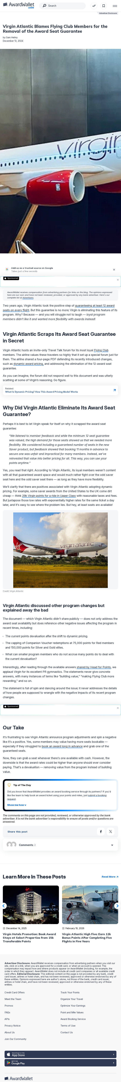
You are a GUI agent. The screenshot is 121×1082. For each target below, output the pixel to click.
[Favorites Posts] (103, 6)
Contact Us (66, 1032)
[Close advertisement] (118, 280)
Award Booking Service (73, 1019)
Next (117, 906)
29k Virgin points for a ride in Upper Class (49, 495)
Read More (109, 876)
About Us (10, 1032)
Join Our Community (15, 1038)
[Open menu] (115, 6)
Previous (3, 906)
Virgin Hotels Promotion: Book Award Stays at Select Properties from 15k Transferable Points (29, 937)
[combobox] (62, 6)
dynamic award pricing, (29, 363)
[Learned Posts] (94, 6)
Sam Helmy (12, 37)
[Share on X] (111, 832)
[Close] (114, 269)
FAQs (7, 1012)
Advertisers (28, 297)
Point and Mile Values (72, 1012)
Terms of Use (67, 1025)
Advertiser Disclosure (108, 13)
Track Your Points (70, 992)
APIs (7, 1019)
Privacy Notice (12, 1025)
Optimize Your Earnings (72, 1005)
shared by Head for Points (94, 667)
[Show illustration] (16, 805)
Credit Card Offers (15, 992)
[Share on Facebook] (101, 832)
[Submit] (44, 6)
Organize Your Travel (71, 999)
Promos (9, 1005)
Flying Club (101, 350)
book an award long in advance (62, 746)
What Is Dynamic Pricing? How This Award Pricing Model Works (41, 391)
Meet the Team (13, 999)
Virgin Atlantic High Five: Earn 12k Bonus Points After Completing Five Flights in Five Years (87, 937)
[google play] (60, 1062)
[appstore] (60, 1054)
